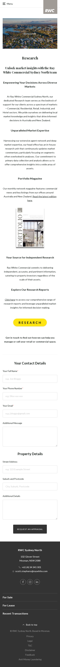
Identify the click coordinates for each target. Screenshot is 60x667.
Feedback (30, 654)
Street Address (10, 461)
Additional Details (11, 496)
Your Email (8, 405)
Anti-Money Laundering (30, 659)
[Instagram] (30, 582)
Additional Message (12, 423)
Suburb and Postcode (13, 479)
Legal (30, 641)
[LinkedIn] (37, 582)
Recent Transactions (15, 613)
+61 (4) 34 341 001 (31, 567)
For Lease (9, 605)
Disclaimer (30, 650)
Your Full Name (10, 371)
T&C (30, 645)
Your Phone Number (12, 388)
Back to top (31, 624)
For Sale (7, 597)
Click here (10, 299)
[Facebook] (23, 582)
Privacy (30, 636)
